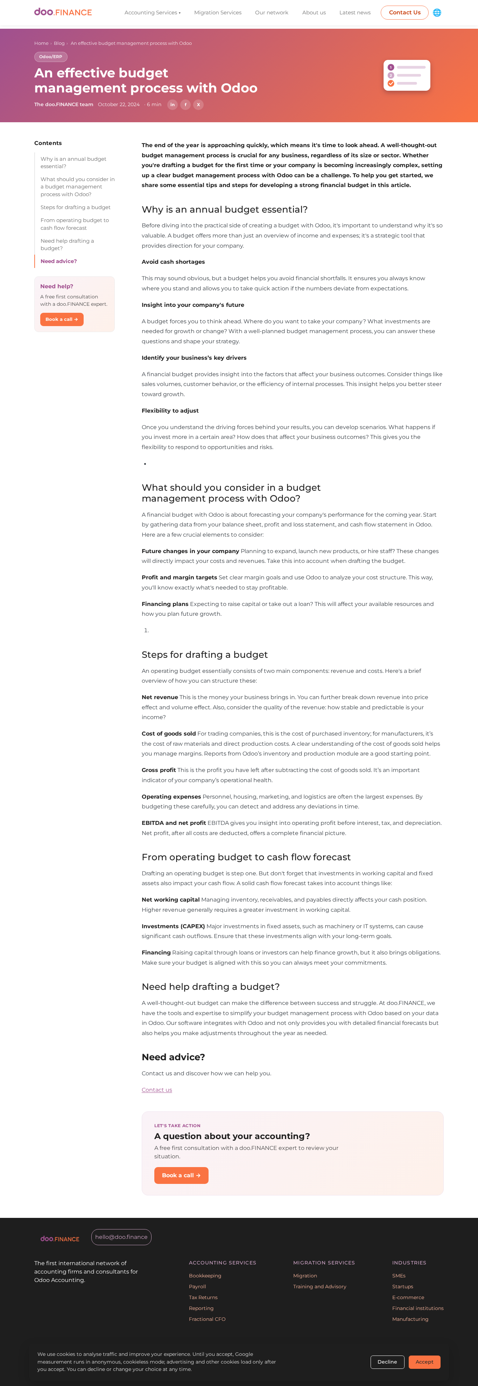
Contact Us (405, 12)
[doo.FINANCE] (63, 13)
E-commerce (408, 1297)
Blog (59, 43)
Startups (402, 1286)
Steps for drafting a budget (76, 207)
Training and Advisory (319, 1286)
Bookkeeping (205, 1276)
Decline (387, 1362)
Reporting (201, 1308)
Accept (425, 1362)
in (172, 104)
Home (41, 43)
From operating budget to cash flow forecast (75, 224)
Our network (271, 12)
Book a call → (61, 319)
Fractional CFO (207, 1319)
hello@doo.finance (121, 1237)
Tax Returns (203, 1297)
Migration (305, 1276)
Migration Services (217, 12)
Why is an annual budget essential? (73, 163)
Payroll (197, 1286)
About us (314, 12)
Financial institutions (418, 1308)
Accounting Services (153, 12)
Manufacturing (410, 1319)
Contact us (157, 1089)
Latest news (355, 12)
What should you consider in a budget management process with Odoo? (78, 187)
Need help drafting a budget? (67, 244)
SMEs (399, 1276)
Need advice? (59, 261)
